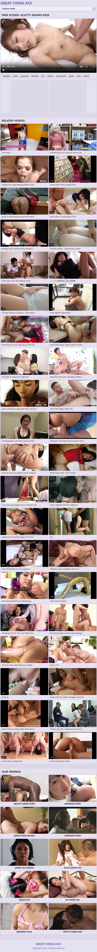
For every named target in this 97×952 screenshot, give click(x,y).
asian (15, 76)
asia (78, 76)
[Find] (94, 8)
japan (71, 76)
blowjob (35, 76)
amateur (6, 76)
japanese (25, 76)
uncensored (61, 76)
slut (42, 76)
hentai (50, 76)
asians (86, 76)
